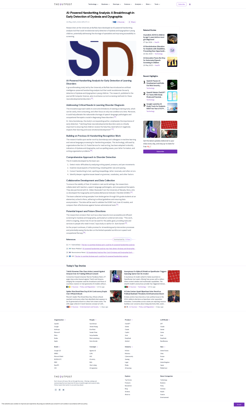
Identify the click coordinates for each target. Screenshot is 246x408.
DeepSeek (128, 338)
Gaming (127, 359)
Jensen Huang (94, 326)
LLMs (91, 353)
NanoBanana (164, 341)
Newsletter (128, 386)
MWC (55, 362)
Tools (156, 4)
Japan (162, 365)
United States (164, 351)
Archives (127, 392)
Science (127, 4)
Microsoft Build (58, 356)
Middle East (163, 368)
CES (55, 368)
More (148, 4)
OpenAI (56, 324)
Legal (126, 362)
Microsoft (57, 332)
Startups (116, 4)
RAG (91, 362)
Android (127, 341)
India (161, 359)
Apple (56, 341)
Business (105, 4)
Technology (92, 4)
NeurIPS (56, 365)
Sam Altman (93, 324)
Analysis (138, 4)
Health (162, 392)
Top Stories (128, 380)
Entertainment (164, 397)
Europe (162, 356)
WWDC (56, 353)
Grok (126, 335)
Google (56, 326)
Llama (162, 332)
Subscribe (181, 4)
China (161, 353)
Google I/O (57, 351)
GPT (161, 324)
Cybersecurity (129, 356)
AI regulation (93, 368)
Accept (239, 404)
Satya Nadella (94, 335)
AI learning (128, 368)
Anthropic (57, 329)
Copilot (127, 332)
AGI (91, 356)
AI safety (92, 359)
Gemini (127, 326)
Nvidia (56, 338)
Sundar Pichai (93, 332)
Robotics (127, 353)
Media (126, 365)
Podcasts (127, 383)
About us (127, 394)
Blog (126, 389)
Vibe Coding (93, 365)
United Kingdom (165, 362)
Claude (127, 329)
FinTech (127, 351)
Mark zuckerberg (94, 338)
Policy (162, 386)
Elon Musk (92, 329)
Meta (55, 335)
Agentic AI (93, 351)
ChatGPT (127, 324)
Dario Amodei (93, 341)
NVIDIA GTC (58, 359)
